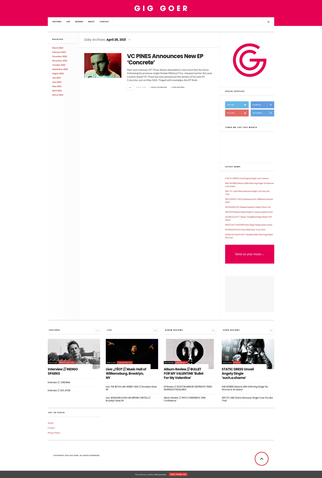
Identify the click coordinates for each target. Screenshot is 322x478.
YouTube (230, 113)
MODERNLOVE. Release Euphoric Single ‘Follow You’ (248, 207)
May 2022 (56, 86)
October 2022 (58, 65)
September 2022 (60, 69)
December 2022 (59, 56)
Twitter (230, 105)
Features (56, 21)
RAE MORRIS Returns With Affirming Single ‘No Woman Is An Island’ (245, 388)
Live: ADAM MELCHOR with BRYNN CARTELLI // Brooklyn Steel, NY (128, 399)
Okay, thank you (178, 474)
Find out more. (160, 474)
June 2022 (56, 82)
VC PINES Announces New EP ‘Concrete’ (165, 59)
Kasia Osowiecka (159, 87)
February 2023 (59, 52)
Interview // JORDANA (59, 382)
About (91, 21)
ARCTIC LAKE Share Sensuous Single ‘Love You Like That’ (247, 399)
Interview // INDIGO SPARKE (63, 371)
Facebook (257, 105)
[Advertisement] (249, 293)
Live (68, 21)
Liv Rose (237, 362)
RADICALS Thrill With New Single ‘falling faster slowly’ (248, 224)
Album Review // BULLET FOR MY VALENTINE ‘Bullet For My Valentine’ (183, 373)
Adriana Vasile (181, 362)
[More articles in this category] (97, 330)
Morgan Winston (125, 362)
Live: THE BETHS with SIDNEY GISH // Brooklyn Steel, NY (131, 388)
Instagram (257, 113)
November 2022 (59, 60)
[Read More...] (130, 87)
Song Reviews (178, 87)
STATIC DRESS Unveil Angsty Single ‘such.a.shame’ (247, 178)
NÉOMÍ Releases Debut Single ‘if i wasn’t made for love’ (249, 212)
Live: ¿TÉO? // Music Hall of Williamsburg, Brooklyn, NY (126, 373)
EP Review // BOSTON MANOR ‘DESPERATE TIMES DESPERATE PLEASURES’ (188, 388)
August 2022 (58, 73)
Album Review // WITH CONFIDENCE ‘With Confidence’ (185, 399)
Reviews (79, 21)
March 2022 (57, 95)
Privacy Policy (54, 432)
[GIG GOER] (161, 8)
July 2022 (56, 77)
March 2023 (57, 48)
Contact (104, 21)
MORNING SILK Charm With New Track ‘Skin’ (245, 229)
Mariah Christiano (66, 362)
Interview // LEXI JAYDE (59, 390)
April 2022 (57, 90)
